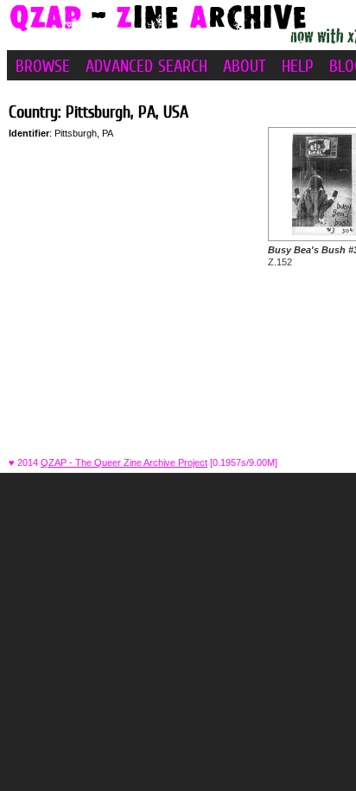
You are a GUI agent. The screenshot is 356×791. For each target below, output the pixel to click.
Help (298, 65)
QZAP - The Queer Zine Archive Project (124, 462)
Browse (43, 65)
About (244, 65)
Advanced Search (146, 65)
